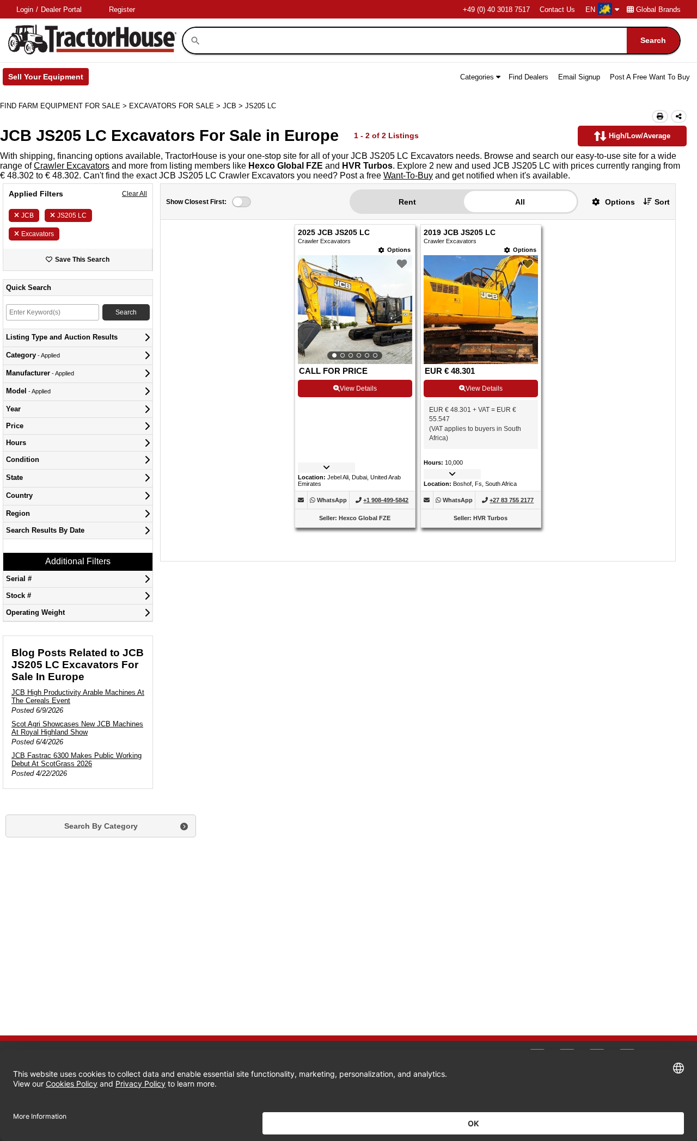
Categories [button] (477, 77)
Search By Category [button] (101, 826)
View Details (358, 388)
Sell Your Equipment (48, 78)
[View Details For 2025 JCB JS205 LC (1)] (355, 309)
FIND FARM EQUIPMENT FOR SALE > (64, 106)
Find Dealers (528, 77)
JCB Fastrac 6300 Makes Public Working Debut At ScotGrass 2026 (76, 759)
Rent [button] (407, 202)
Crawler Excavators (71, 165)
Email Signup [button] (579, 77)
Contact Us (557, 9)
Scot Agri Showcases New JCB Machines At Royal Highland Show (77, 728)
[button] (609, 201)
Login (24, 9)
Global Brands (658, 9)
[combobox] (440, 40)
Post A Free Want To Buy (650, 77)
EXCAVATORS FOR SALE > (176, 106)
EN (590, 9)
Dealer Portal (61, 9)
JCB (27, 215)
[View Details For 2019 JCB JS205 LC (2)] (481, 361)
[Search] (195, 41)
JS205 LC (72, 215)
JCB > (234, 106)
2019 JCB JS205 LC (460, 233)
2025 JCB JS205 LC (334, 233)
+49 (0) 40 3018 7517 (496, 9)
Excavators (37, 234)
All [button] (520, 202)
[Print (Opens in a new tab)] (660, 116)
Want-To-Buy (408, 175)
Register (122, 9)
